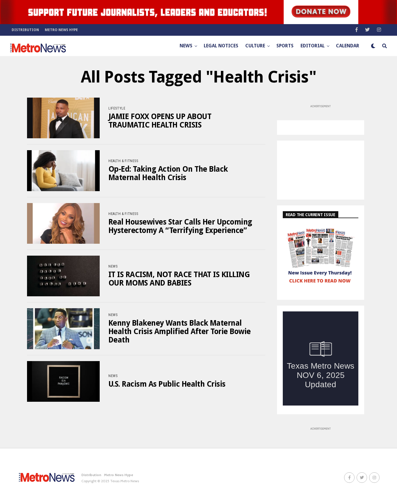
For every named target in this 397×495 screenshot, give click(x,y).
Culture (255, 46)
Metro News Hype (61, 30)
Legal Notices (221, 46)
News (186, 46)
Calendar (347, 46)
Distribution (25, 30)
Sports (285, 46)
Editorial (313, 46)
